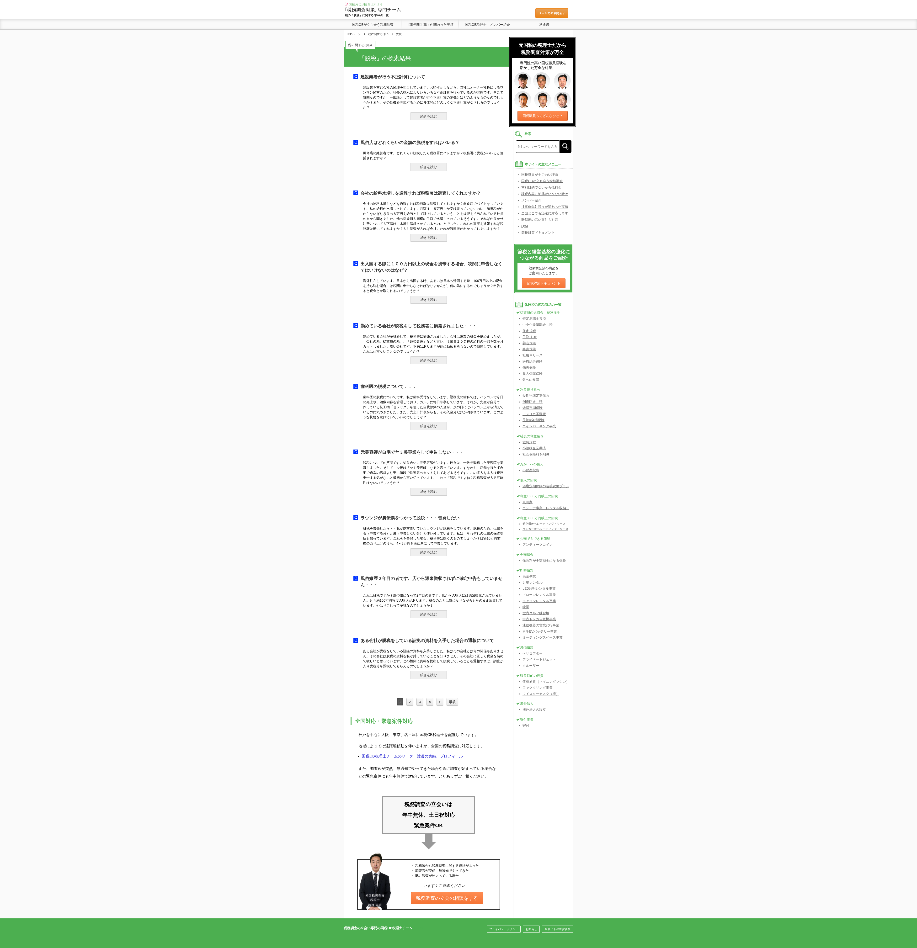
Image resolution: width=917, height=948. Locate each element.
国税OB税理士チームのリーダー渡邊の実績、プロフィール (412, 756)
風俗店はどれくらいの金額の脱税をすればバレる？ (410, 142)
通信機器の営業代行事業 (540, 625)
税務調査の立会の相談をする (447, 898)
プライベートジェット (539, 659)
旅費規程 (529, 442)
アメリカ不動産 (534, 414)
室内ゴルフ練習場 (535, 613)
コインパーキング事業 (539, 426)
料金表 (544, 24)
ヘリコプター (532, 653)
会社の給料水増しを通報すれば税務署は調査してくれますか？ (421, 193)
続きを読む (428, 116)
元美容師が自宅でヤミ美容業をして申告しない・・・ (412, 452)
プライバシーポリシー (503, 929)
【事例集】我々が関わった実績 (430, 24)
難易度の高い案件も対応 (539, 220)
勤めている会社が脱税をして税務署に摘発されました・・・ (419, 325)
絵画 (525, 607)
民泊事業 (529, 576)
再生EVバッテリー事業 (539, 631)
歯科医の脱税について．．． (388, 386)
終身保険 (529, 349)
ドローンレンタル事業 (539, 595)
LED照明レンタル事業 (539, 588)
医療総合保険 (532, 361)
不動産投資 (530, 470)
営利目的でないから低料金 (541, 187)
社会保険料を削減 (535, 454)
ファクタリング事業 (537, 687)
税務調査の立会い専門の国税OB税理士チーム (378, 928)
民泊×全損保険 (533, 420)
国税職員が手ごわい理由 (539, 174)
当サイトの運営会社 (557, 929)
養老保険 (529, 343)
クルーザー (530, 665)
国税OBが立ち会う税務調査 (373, 24)
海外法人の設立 (534, 709)
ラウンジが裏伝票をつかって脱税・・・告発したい (410, 517)
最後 (452, 702)
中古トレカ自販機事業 (539, 619)
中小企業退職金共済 (537, 325)
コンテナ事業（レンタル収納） (545, 508)
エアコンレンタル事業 (539, 601)
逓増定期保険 (532, 408)
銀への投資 (530, 379)
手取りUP (529, 337)
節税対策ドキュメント (538, 232)
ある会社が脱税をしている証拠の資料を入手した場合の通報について (427, 640)
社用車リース (532, 355)
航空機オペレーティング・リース (543, 523)
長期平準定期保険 (535, 395)
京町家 (527, 502)
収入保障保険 (532, 374)
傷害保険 (529, 367)
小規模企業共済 (534, 448)
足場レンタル (532, 582)
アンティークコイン (537, 544)
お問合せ (531, 929)
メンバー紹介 (531, 200)
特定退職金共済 (534, 318)
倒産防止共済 (532, 402)
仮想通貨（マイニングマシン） (545, 681)
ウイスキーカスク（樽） (540, 694)
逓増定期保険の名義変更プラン (545, 486)
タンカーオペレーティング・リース (545, 529)
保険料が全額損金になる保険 (544, 560)
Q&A (524, 226)
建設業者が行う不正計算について (393, 76)
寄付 (525, 725)
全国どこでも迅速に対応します (544, 213)
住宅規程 (529, 331)
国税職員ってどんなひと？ (542, 116)
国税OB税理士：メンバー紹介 (487, 24)
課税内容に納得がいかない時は (544, 194)
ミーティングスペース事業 (542, 637)
